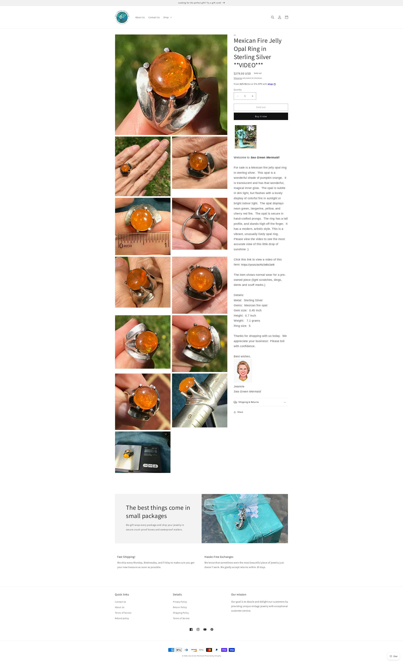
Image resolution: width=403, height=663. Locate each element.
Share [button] (240, 412)
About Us (119, 607)
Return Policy (180, 607)
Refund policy (122, 618)
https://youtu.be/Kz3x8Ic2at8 (258, 264)
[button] (167, 17)
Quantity (238, 90)
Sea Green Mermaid (196, 656)
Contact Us (120, 601)
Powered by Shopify (213, 656)
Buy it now (261, 116)
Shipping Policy (181, 612)
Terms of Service (123, 612)
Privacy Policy (180, 601)
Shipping (238, 78)
